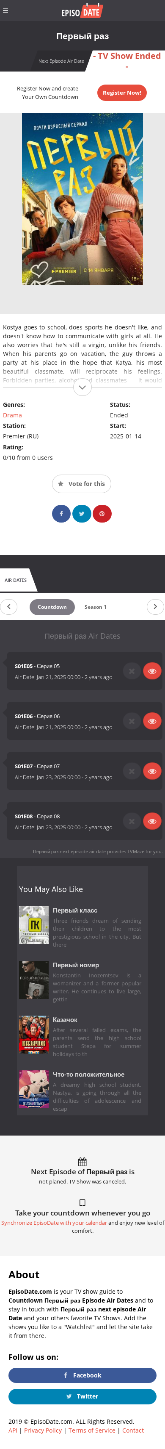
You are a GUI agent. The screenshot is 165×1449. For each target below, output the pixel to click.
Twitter (86, 1396)
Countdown (52, 606)
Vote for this (86, 484)
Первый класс (75, 910)
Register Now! (122, 92)
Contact (133, 1430)
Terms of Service (92, 1430)
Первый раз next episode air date (69, 851)
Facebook (87, 1375)
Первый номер (76, 965)
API (12, 1430)
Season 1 (96, 606)
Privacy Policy (43, 1430)
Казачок (65, 1020)
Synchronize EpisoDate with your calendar (54, 1222)
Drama (12, 415)
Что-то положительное (88, 1074)
